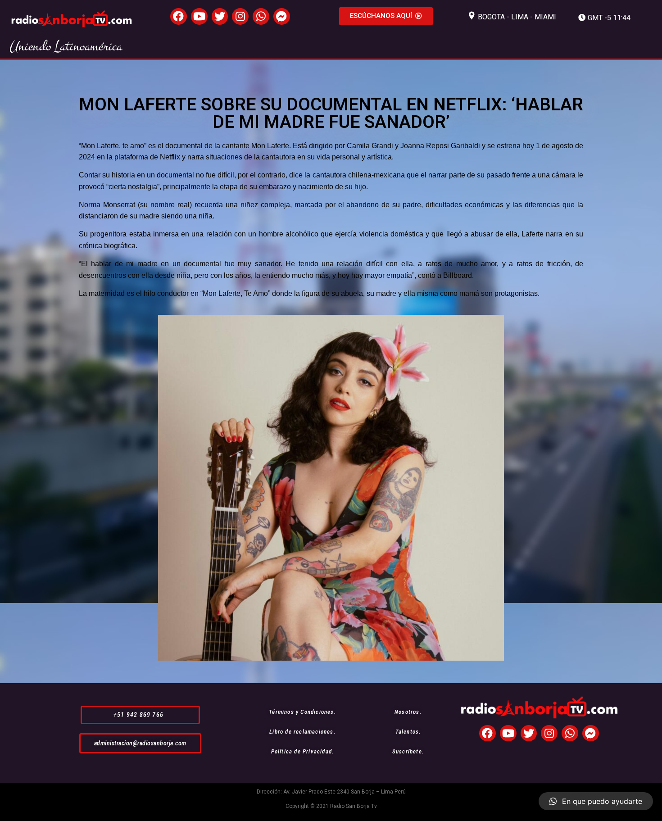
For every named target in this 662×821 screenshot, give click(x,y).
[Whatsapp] (261, 16)
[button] (386, 16)
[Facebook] (178, 16)
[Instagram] (240, 16)
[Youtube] (199, 16)
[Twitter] (220, 16)
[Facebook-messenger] (281, 16)
